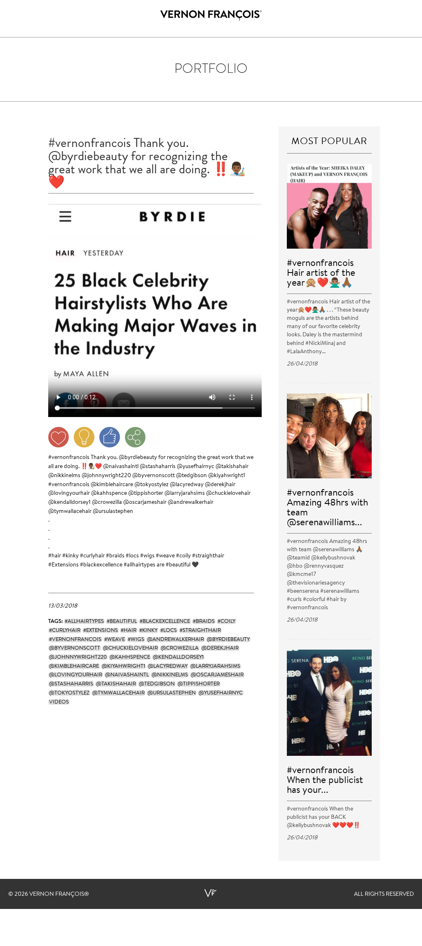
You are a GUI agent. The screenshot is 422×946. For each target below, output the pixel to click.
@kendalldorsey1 (69, 503)
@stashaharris (158, 467)
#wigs (147, 556)
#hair (54, 556)
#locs (132, 556)
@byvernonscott (153, 476)
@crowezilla (107, 503)
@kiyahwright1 (226, 476)
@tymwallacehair (69, 512)
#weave (165, 556)
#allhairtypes (139, 565)
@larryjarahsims (184, 493)
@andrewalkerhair (190, 503)
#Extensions (63, 565)
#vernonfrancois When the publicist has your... (325, 780)
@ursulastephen (113, 512)
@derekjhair (220, 485)
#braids (115, 556)
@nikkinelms (64, 476)
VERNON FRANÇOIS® (59, 894)
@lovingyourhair (69, 493)
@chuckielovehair (228, 493)
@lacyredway (187, 485)
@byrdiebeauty (138, 458)
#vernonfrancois (68, 458)
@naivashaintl (120, 467)
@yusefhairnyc (195, 467)
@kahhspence (109, 493)
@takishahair (232, 467)
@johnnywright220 (106, 476)
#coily (183, 556)
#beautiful (178, 565)
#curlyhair (92, 556)
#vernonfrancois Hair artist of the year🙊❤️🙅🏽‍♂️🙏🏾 (321, 273)
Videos (59, 702)
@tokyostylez (151, 485)
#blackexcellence (101, 565)
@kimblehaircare (112, 485)
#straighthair (208, 556)
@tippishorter (145, 493)
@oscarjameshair (144, 503)
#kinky (70, 556)
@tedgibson (191, 476)
